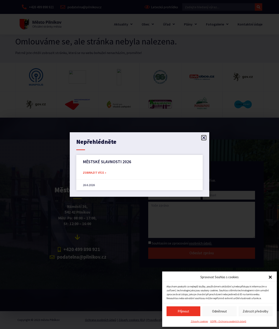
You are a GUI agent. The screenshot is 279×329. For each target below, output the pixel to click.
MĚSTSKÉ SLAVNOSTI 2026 (107, 161)
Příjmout (183, 311)
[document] (139, 164)
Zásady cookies (199, 321)
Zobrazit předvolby (255, 311)
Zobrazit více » (94, 173)
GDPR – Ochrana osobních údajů (228, 321)
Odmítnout (219, 311)
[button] (270, 277)
